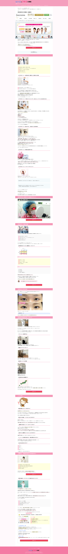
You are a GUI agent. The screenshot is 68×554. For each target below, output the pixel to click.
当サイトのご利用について (34, 548)
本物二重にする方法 (24, 5)
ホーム (18, 5)
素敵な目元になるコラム (35, 5)
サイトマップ (29, 548)
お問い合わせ (46, 5)
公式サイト (33, 47)
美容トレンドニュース (41, 5)
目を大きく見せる (30, 5)
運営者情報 (39, 548)
